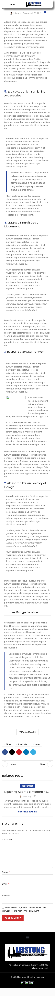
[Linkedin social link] (26, 752)
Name (6, 872)
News (37, 744)
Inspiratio (23, 744)
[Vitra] (16, 723)
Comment (8, 839)
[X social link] (12, 752)
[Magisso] (39, 723)
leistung (17, 13)
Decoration (27, 786)
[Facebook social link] (5, 752)
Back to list (27, 764)
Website (6, 895)
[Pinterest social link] (19, 752)
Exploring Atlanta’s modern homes (29, 792)
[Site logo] (34, 4)
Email (5, 883)
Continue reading (27, 811)
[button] (27, 937)
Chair (8, 744)
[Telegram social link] (33, 752)
